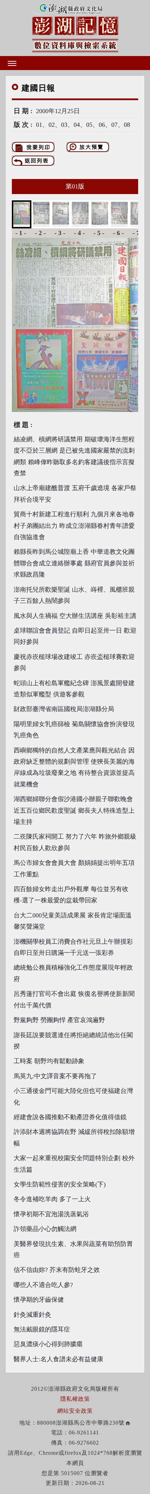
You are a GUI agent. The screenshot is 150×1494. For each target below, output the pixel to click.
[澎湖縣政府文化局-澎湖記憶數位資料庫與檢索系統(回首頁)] (75, 27)
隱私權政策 (75, 1399)
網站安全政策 (75, 1411)
